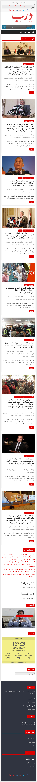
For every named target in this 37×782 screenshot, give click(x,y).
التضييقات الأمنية (9, 470)
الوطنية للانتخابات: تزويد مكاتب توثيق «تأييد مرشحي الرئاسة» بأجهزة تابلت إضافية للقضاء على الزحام (19, 345)
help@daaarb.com (28, 725)
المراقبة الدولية (19, 80)
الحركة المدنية (9, 135)
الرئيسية (26, 64)
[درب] (33, 32)
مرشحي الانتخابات (16, 529)
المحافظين (26, 80)
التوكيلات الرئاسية (17, 135)
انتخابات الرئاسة (30, 137)
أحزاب (31, 64)
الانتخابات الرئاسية (13, 78)
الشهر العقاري (21, 354)
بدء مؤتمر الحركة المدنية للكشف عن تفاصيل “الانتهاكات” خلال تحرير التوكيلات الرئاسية (19, 290)
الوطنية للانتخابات (13, 354)
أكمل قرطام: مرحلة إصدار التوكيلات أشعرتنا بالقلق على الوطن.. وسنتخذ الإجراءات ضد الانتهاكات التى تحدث (19, 235)
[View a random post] (21, 32)
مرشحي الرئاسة (20, 299)
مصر (26, 121)
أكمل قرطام (19, 242)
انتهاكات (24, 137)
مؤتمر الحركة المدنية (29, 299)
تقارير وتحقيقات (23, 397)
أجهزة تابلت (19, 351)
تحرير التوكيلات (9, 244)
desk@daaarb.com (28, 723)
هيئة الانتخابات (13, 415)
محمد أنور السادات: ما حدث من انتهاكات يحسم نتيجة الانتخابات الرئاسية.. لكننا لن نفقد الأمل (21, 183)
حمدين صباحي (17, 137)
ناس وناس (10, 616)
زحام (24, 356)
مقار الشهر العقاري (22, 415)
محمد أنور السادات (22, 192)
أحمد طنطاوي (17, 470)
